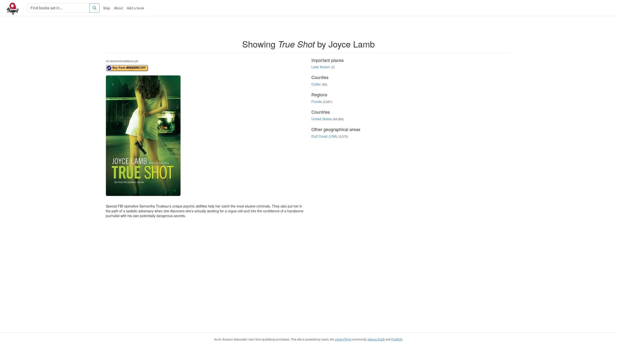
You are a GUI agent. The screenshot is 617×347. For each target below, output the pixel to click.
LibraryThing (343, 339)
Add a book (135, 8)
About (118, 8)
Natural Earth (376, 339)
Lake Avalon (320, 66)
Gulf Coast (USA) (324, 136)
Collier (316, 84)
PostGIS (396, 339)
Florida (316, 101)
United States (321, 118)
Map (106, 8)
